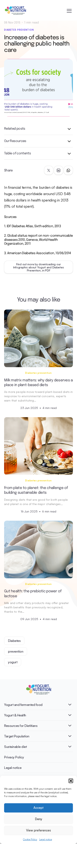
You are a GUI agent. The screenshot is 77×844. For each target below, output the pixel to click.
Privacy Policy (14, 757)
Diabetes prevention (19, 29)
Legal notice (45, 839)
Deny (38, 819)
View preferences (38, 830)
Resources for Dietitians (20, 726)
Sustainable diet (15, 747)
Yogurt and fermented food (23, 705)
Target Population (16, 736)
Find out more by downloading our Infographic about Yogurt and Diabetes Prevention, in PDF (38, 267)
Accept (38, 808)
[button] (71, 781)
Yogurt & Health (15, 715)
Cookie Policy (30, 839)
